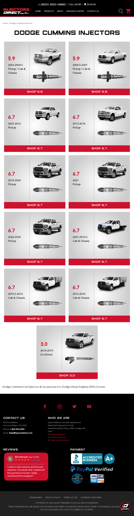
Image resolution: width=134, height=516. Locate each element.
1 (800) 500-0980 (52, 4)
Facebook (49, 406)
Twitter (73, 406)
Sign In (91, 4)
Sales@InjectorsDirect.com (20, 433)
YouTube (85, 406)
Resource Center (75, 11)
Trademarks (35, 497)
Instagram (61, 406)
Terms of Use (70, 497)
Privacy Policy (52, 497)
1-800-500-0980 (17, 429)
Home (38, 11)
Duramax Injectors (57, 434)
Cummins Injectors (57, 437)
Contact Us (93, 11)
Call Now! (74, 4)
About (60, 11)
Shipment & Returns (91, 497)
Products (49, 11)
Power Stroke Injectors (59, 440)
